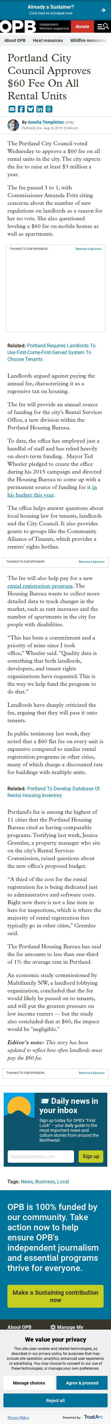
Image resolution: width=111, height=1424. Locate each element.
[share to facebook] (21, 109)
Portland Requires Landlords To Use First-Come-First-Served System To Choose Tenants (51, 352)
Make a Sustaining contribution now (55, 1296)
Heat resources (48, 40)
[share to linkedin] (39, 109)
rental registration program (40, 586)
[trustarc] (93, 1417)
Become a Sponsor (88, 248)
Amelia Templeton (46, 122)
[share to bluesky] (30, 109)
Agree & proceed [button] (82, 1383)
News (27, 1182)
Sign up (91, 1156)
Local (63, 1182)
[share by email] (12, 109)
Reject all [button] (55, 1400)
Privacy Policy (18, 1417)
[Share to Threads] (49, 109)
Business (45, 1182)
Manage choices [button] (29, 1383)
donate (82, 26)
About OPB (15, 40)
